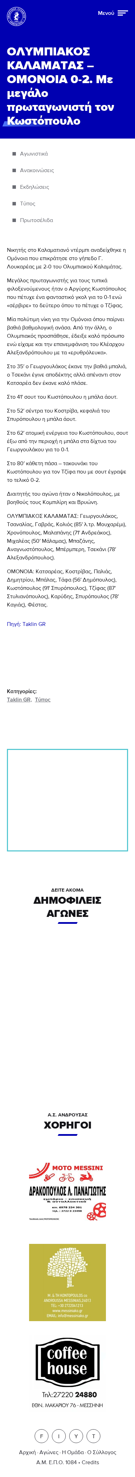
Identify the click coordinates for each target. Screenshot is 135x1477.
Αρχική (27, 1452)
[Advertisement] (67, 800)
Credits (90, 1462)
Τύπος (43, 699)
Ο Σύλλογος (101, 1452)
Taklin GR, (19, 699)
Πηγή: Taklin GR (26, 624)
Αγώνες (48, 1452)
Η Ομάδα (73, 1452)
